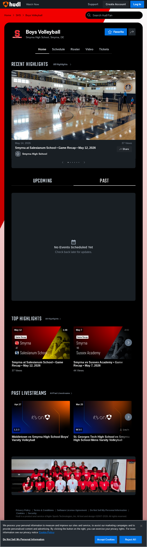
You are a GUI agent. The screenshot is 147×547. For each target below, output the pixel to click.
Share (126, 149)
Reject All (130, 539)
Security (32, 513)
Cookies (20, 513)
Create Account (116, 4)
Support (93, 4)
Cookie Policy (46, 532)
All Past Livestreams (60, 393)
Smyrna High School (34, 153)
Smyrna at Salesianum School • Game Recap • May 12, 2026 (55, 147)
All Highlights (60, 64)
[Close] (141, 526)
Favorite (118, 31)
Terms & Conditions (44, 510)
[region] (73, 533)
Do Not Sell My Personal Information (108, 510)
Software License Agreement (72, 510)
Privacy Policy (23, 510)
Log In (137, 4)
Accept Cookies (106, 539)
